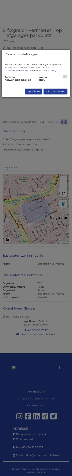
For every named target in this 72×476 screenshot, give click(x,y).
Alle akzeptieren (55, 91)
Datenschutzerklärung (16, 70)
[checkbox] (65, 76)
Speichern (33, 91)
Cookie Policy (49, 70)
